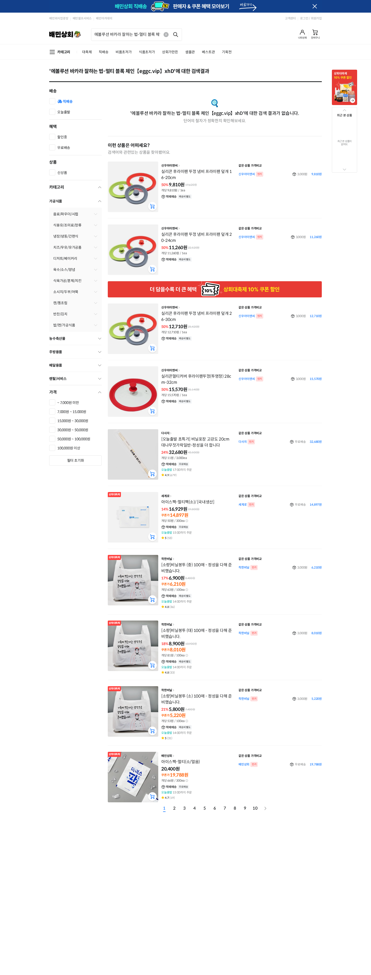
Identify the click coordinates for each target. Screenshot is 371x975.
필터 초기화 (75, 460)
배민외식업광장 (58, 18)
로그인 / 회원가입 (311, 18)
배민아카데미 (104, 18)
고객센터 (290, 18)
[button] (302, 34)
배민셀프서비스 (82, 18)
